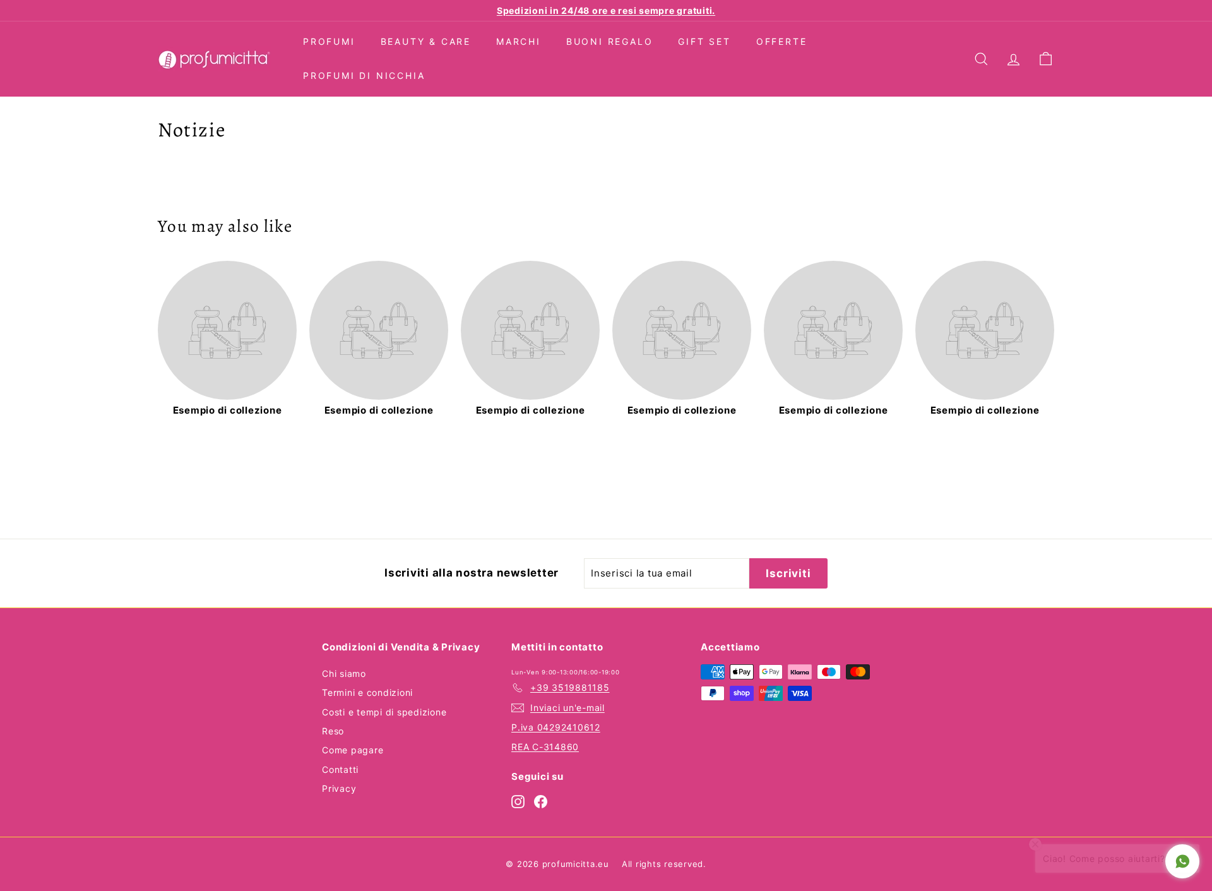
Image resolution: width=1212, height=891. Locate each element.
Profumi (329, 41)
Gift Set (704, 41)
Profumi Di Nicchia (364, 75)
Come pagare (352, 749)
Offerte (781, 41)
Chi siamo (344, 673)
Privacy (339, 788)
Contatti (340, 769)
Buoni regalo (609, 41)
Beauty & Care (426, 41)
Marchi (518, 41)
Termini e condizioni (367, 692)
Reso (333, 731)
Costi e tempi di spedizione (384, 712)
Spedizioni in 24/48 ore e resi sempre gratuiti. (606, 10)
